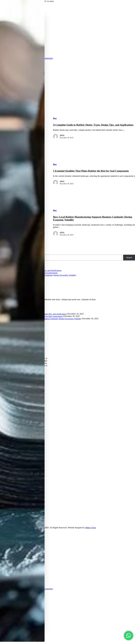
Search (129, 257)
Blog (55, 118)
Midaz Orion (90, 527)
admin (62, 135)
